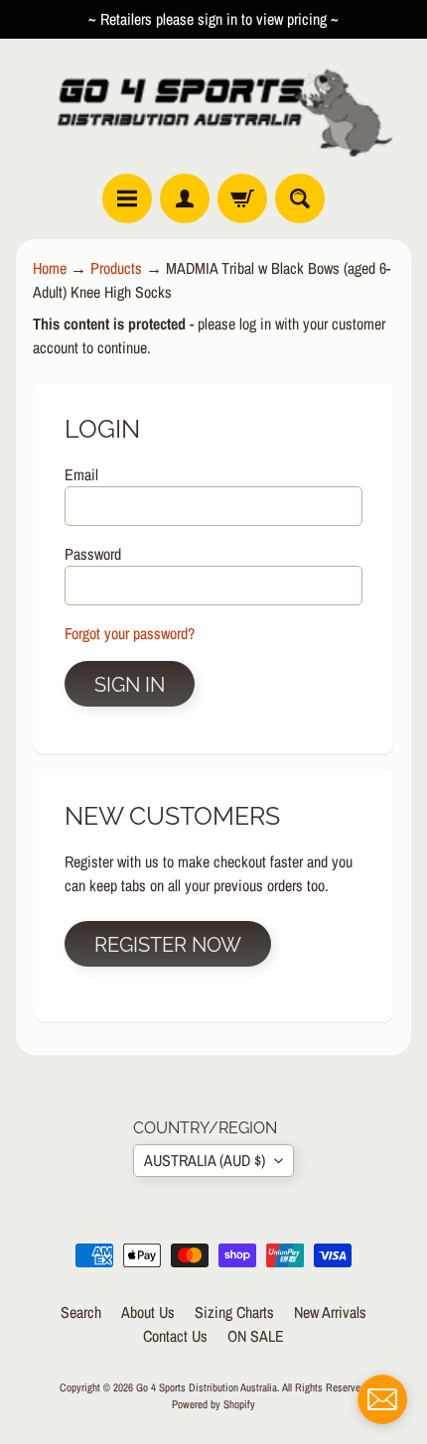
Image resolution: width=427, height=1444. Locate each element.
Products (116, 268)
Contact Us (175, 1336)
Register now (167, 945)
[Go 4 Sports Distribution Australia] (213, 106)
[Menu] (127, 198)
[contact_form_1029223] (382, 1399)
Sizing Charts (234, 1312)
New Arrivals (330, 1312)
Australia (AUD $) (204, 1160)
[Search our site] (300, 198)
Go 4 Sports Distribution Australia (206, 1386)
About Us (148, 1312)
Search (81, 1312)
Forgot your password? (130, 633)
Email (81, 474)
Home (50, 268)
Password (93, 554)
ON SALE (255, 1336)
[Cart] (242, 198)
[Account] (185, 198)
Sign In (129, 685)
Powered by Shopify (213, 1403)
